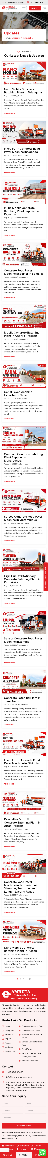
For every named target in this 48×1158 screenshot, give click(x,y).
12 (30, 979)
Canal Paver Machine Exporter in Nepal (18, 393)
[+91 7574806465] (3, 1072)
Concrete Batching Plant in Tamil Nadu (22, 699)
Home (7, 38)
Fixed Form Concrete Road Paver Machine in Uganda (22, 150)
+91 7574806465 (14, 1072)
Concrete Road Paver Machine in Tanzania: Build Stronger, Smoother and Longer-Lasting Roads (21, 886)
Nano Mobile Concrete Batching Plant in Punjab (20, 949)
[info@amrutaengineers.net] (3, 1077)
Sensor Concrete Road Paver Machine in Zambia (23, 640)
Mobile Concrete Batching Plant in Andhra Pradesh (22, 334)
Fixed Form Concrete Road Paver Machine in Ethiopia (22, 761)
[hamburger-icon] (24, 8)
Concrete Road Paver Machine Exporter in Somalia (23, 272)
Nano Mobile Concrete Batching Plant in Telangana (23, 91)
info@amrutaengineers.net (19, 1077)
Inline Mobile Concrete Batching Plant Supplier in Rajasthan (21, 211)
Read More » (9, 113)
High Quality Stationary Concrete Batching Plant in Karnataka (22, 579)
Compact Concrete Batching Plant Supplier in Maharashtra (23, 457)
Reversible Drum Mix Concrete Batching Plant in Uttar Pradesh (22, 822)
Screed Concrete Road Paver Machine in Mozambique (23, 518)
